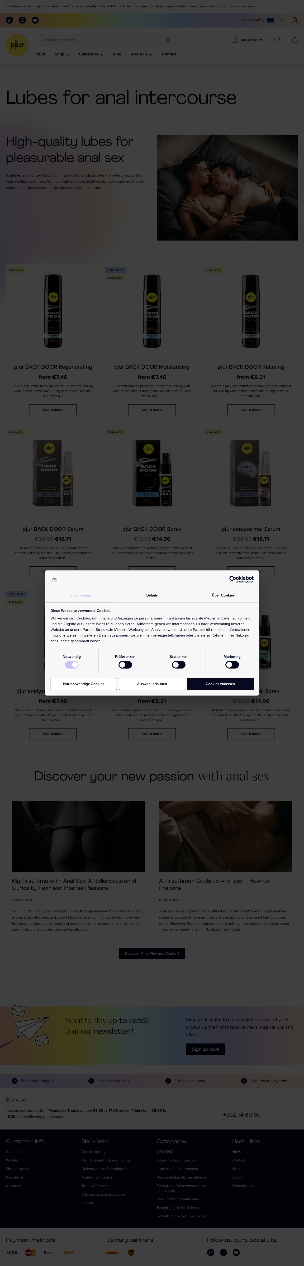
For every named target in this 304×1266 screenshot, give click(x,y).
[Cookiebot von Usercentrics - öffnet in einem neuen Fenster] (233, 579)
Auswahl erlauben (152, 684)
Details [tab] (152, 595)
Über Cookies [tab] (223, 595)
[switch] (125, 665)
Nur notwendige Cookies (83, 684)
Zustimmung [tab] (80, 595)
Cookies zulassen (220, 684)
